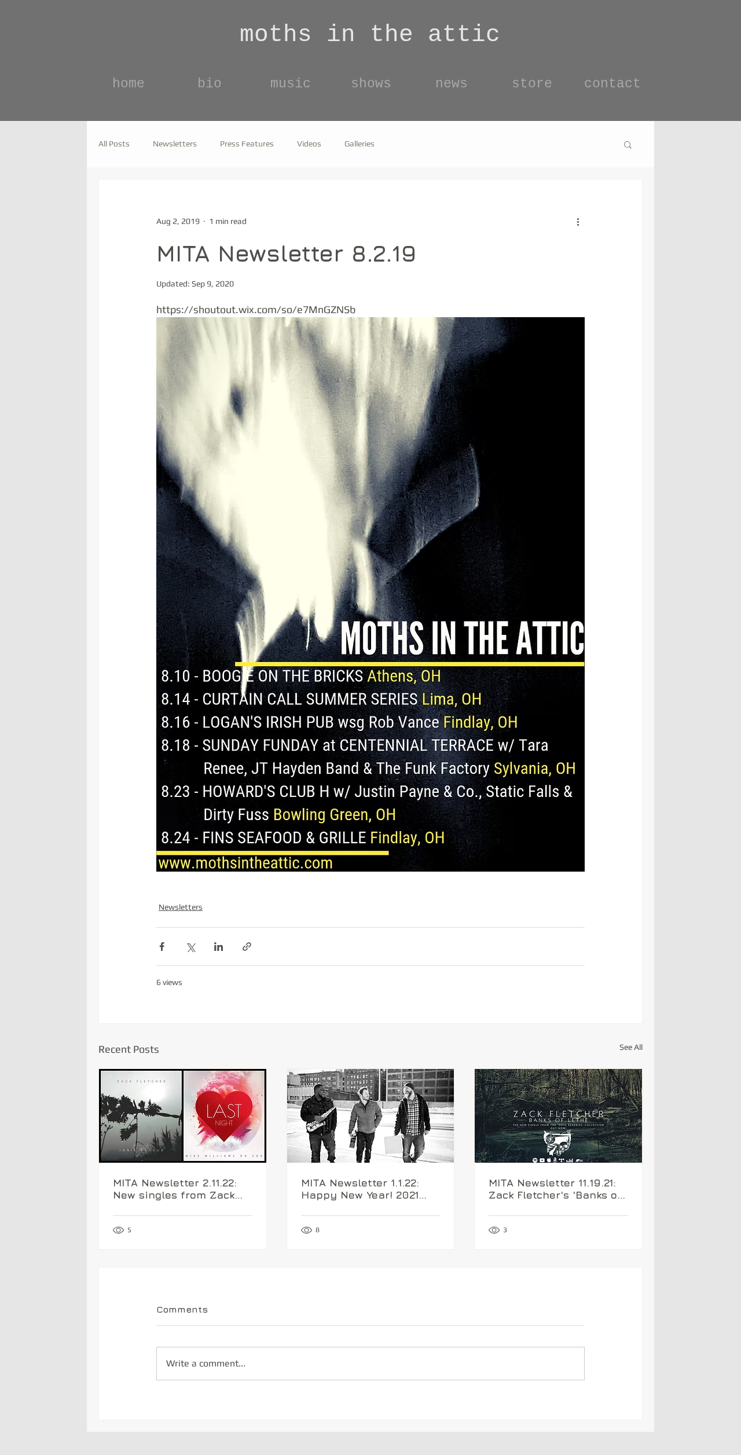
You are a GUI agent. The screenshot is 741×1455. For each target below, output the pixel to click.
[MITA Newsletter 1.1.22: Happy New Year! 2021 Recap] (370, 1116)
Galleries (359, 143)
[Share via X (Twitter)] (190, 946)
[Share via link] (246, 946)
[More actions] (578, 221)
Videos (309, 143)
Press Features (247, 143)
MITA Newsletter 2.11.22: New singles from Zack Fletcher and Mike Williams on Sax (175, 1189)
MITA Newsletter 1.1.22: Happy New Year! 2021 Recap (360, 1189)
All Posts (114, 143)
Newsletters (175, 143)
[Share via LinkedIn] (218, 946)
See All (631, 1047)
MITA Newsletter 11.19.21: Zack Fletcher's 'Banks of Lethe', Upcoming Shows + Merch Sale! (555, 1189)
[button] (627, 144)
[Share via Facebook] (161, 946)
